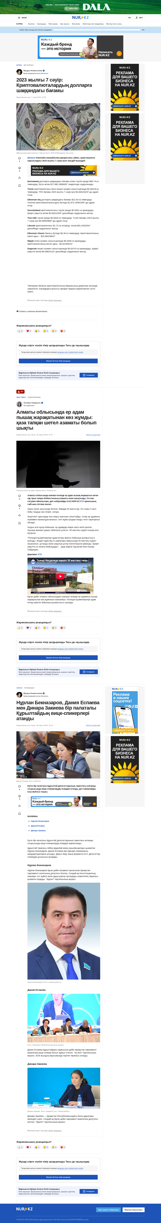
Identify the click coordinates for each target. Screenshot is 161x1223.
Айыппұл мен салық (113, 24)
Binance (31, 158)
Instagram (90, 375)
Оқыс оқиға (21, 397)
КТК (82, 501)
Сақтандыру (41, 24)
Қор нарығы (64, 24)
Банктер (31, 24)
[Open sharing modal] (19, 177)
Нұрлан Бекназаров (40, 821)
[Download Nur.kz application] (80, 7)
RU (129, 18)
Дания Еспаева (38, 826)
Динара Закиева (38, 831)
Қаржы (19, 24)
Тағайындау (29, 688)
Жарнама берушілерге (133, 1210)
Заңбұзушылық (34, 397)
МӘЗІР (24, 18)
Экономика (76, 24)
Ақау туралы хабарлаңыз (108, 1210)
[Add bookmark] (20, 186)
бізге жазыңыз (55, 300)
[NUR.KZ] (80, 18)
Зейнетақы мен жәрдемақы (93, 24)
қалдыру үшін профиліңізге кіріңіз (70, 352)
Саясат (19, 688)
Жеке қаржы (53, 24)
